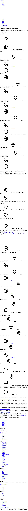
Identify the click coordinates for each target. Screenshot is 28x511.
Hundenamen (3, 450)
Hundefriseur (3, 448)
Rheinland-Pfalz (3, 476)
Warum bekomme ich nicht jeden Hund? (5, 409)
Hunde (2, 2)
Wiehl (2, 436)
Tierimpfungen (3, 459)
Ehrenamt (3, 504)
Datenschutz (4, 507)
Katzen (2, 488)
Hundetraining (3, 453)
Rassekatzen (3, 457)
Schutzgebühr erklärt (11, 232)
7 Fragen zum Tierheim (4, 442)
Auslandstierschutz (4, 445)
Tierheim (3, 19)
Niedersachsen (3, 475)
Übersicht (8, 507)
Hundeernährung (4, 447)
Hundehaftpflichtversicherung (5, 454)
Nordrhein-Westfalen (4, 25)
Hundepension (3, 451)
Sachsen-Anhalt (3, 478)
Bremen (3, 472)
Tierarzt (3, 458)
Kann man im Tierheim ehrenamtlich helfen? (5, 412)
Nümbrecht (3, 435)
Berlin (2, 471)
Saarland (3, 477)
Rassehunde (3, 456)
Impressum (1, 507)
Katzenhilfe (3, 455)
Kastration (3, 466)
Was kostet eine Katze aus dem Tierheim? (5, 402)
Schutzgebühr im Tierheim (5, 464)
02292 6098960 (13, 357)
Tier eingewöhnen (4, 465)
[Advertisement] (14, 12)
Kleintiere (3, 21)
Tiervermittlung (3, 462)
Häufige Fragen (3, 425)
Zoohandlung (3, 423)
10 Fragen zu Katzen (4, 502)
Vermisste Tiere (3, 421)
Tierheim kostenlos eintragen (3, 484)
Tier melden (3, 23)
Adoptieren (3, 422)
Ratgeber (3, 4)
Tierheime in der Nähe (4, 420)
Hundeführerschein (4, 449)
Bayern (2, 470)
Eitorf (2, 438)
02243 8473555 (13, 162)
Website (12, 280)
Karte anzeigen (2, 203)
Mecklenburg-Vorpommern (5, 474)
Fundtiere (3, 446)
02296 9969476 (13, 66)
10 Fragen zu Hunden (4, 443)
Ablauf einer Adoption (5, 232)
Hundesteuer (3, 452)
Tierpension (3, 424)
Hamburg (3, 473)
